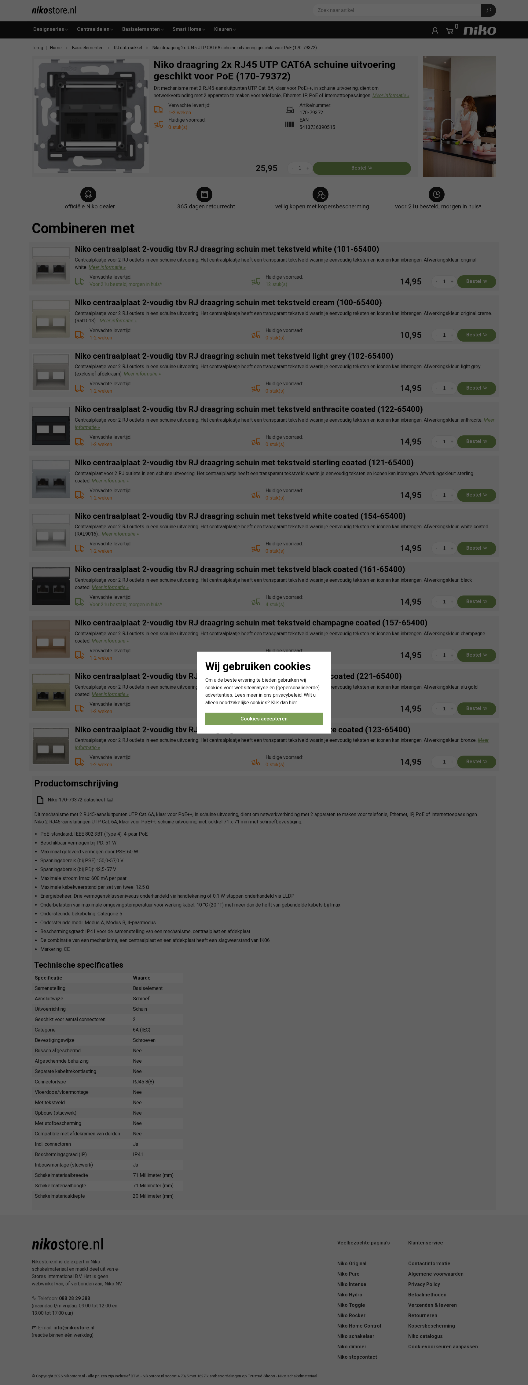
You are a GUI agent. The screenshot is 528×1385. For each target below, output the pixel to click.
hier (293, 702)
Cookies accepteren (264, 719)
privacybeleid (287, 695)
